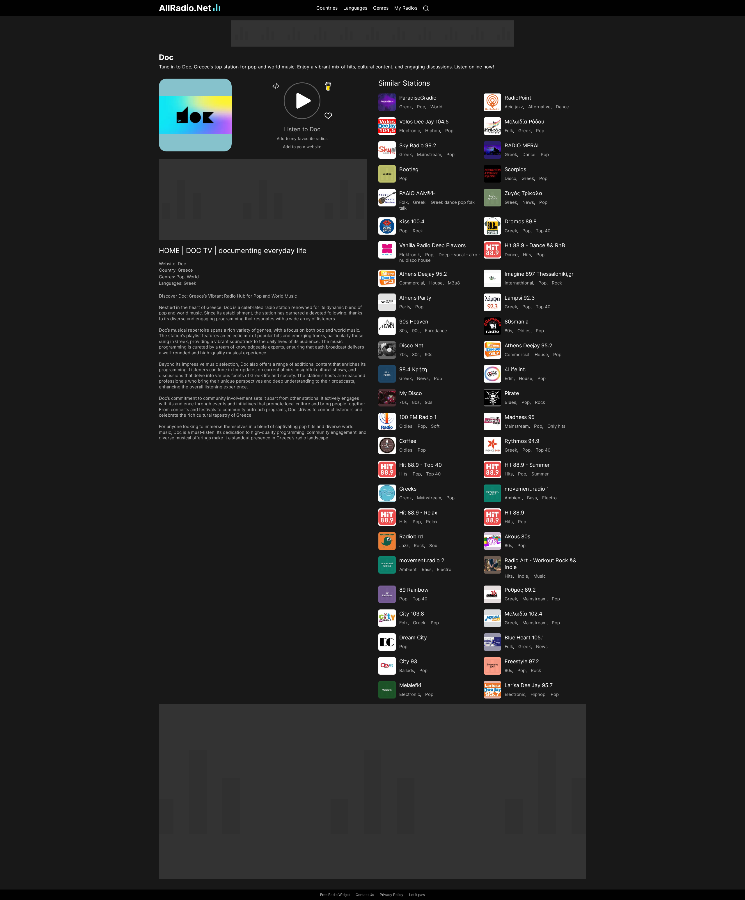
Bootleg (408, 169)
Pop (180, 277)
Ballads (406, 670)
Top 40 (543, 231)
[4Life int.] (492, 374)
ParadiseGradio (418, 98)
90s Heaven (413, 322)
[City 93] (387, 666)
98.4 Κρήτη (413, 369)
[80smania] (492, 326)
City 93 (408, 661)
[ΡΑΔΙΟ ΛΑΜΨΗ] (387, 197)
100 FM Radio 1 (418, 417)
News (528, 202)
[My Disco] (387, 397)
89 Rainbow (414, 590)
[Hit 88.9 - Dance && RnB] (492, 250)
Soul (434, 545)
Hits (527, 254)
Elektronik (409, 254)
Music (539, 576)
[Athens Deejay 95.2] (387, 278)
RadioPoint (518, 98)
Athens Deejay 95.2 (423, 274)
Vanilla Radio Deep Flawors (432, 245)
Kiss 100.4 (412, 221)
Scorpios (515, 169)
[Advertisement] (131, 107)
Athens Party (415, 298)
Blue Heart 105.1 (524, 637)
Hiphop (432, 130)
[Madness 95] (492, 421)
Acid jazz (514, 106)
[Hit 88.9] (492, 517)
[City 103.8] (387, 618)
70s (403, 354)
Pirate (512, 393)
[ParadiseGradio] (387, 102)
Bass (532, 498)
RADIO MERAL (522, 145)
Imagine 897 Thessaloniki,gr (539, 274)
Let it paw (417, 894)
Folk (509, 130)
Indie (523, 576)
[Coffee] (387, 445)
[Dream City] (387, 642)
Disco (510, 178)
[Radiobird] (387, 541)
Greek (190, 283)
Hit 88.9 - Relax (418, 513)
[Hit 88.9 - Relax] (387, 517)
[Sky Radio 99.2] (387, 150)
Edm (509, 378)
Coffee (407, 441)
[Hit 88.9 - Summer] (492, 469)
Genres (381, 8)
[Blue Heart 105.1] (492, 642)
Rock (418, 231)
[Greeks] (387, 493)
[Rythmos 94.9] (492, 445)
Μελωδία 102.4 (523, 614)
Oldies (524, 330)
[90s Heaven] (387, 326)
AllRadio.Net (185, 8)
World (193, 277)
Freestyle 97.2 (522, 661)
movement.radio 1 (527, 489)
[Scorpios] (492, 174)
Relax (431, 521)
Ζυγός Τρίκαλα (523, 193)
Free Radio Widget (335, 894)
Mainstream (429, 154)
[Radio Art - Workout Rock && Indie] (492, 565)
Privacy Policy (391, 894)
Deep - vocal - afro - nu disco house (439, 257)
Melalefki (410, 685)
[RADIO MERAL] (492, 150)
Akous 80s (517, 536)
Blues (510, 402)
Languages (355, 8)
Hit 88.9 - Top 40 (420, 465)
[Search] (426, 8)
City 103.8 (411, 614)
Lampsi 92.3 (520, 298)
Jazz (404, 545)
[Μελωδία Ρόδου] (492, 126)
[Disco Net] (387, 350)
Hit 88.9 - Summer (527, 465)
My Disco (410, 393)
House (436, 283)
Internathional (519, 283)
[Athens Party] (387, 302)
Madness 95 (520, 417)
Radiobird (411, 536)
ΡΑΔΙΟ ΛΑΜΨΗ (417, 193)
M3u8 (454, 283)
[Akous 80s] (492, 541)
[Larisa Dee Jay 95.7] (492, 690)
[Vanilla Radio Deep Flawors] (387, 250)
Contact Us (365, 894)
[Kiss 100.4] (387, 226)
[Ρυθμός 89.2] (492, 594)
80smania (516, 322)
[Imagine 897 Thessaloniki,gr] (492, 278)
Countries (327, 8)
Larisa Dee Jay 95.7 (529, 685)
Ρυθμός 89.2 (520, 590)
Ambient (513, 498)
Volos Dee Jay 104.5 (424, 122)
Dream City (413, 637)
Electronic (409, 130)
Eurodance (436, 330)
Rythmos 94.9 (522, 441)
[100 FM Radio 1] (387, 421)
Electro (549, 498)
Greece (185, 270)
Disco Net (411, 345)
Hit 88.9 (514, 513)
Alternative (539, 106)
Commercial (411, 283)
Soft (435, 426)
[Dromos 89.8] (492, 226)
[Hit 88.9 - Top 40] (387, 469)
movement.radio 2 (421, 560)
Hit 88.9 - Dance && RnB (535, 245)
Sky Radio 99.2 (417, 145)
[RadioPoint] (492, 102)
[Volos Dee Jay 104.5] (387, 126)
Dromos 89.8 (521, 221)
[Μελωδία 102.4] (492, 618)
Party (404, 307)
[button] (302, 100)
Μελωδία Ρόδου (524, 122)
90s (416, 330)
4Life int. (515, 369)
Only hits (556, 426)
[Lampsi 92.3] (492, 302)
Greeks (407, 489)
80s (403, 330)
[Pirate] (492, 397)
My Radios (405, 8)
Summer (540, 474)
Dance (562, 106)
